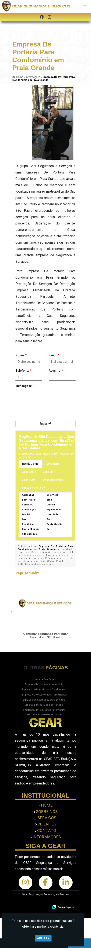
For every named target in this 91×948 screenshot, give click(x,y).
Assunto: (56, 370)
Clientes (46, 824)
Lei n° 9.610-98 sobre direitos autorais (45, 563)
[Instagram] (49, 17)
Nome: (20, 355)
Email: (54, 355)
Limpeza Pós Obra (43, 679)
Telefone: (23, 370)
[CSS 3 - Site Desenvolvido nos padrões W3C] (53, 901)
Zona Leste (28, 479)
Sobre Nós (47, 811)
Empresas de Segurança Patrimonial (44, 709)
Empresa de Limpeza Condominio (44, 684)
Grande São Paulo (52, 479)
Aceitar (43, 938)
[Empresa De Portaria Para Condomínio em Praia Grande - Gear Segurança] (36, 6)
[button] (85, 6)
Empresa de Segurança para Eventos (44, 699)
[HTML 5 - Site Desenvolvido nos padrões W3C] (39, 901)
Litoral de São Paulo (33, 488)
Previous (12, 611)
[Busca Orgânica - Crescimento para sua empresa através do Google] (63, 907)
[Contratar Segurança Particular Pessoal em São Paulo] (45, 603)
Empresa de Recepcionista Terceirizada (44, 694)
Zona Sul (48, 471)
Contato (46, 830)
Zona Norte (52, 463)
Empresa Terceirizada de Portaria (44, 704)
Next (68, 611)
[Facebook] (42, 17)
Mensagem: (24, 386)
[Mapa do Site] (28, 901)
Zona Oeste (29, 471)
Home (46, 805)
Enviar (44, 423)
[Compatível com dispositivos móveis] (68, 901)
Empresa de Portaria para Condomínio (44, 689)
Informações (47, 836)
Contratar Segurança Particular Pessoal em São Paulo (45, 635)
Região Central (30, 463)
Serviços (46, 817)
